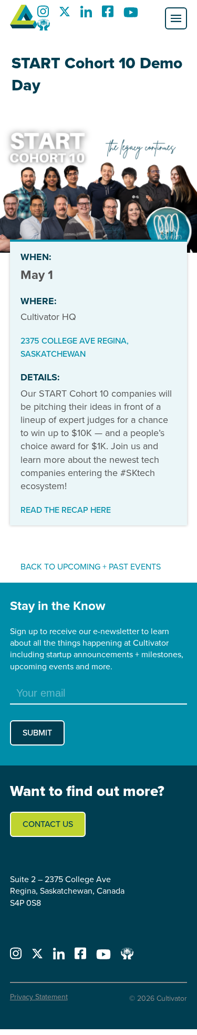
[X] (64, 14)
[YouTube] (130, 14)
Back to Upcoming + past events (90, 567)
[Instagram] (43, 14)
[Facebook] (107, 14)
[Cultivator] (23, 18)
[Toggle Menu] (176, 18)
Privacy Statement (39, 996)
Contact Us (48, 824)
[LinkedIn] (86, 14)
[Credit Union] (43, 28)
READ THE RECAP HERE (65, 510)
